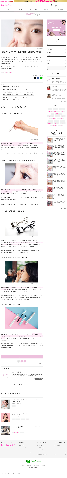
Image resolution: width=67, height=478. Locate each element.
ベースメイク (50, 47)
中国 (27, 419)
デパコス (56, 123)
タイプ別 (60, 125)
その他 (48, 63)
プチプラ (50, 120)
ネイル (48, 58)
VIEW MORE (63, 101)
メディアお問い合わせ (41, 447)
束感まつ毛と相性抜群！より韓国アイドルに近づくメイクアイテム (18, 94)
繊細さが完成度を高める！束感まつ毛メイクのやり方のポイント (18, 92)
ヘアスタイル (52, 118)
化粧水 (62, 120)
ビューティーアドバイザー (24, 452)
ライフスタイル (53, 125)
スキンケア (49, 44)
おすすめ (55, 109)
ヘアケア (49, 55)
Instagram (56, 449)
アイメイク (6, 70)
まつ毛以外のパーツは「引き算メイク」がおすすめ (15, 97)
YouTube (55, 454)
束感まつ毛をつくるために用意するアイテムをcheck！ (16, 89)
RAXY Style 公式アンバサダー (54, 111)
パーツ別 (23, 419)
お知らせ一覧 (39, 445)
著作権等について (37, 465)
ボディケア (49, 52)
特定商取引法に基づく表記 (42, 454)
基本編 (63, 111)
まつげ (10, 72)
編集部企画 (62, 109)
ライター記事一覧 (38, 378)
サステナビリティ (19, 473)
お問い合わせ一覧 (10, 473)
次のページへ (22, 357)
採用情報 (43, 465)
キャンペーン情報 (33, 9)
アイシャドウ (50, 116)
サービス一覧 (3, 473)
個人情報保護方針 (30, 465)
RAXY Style (20, 9)
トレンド (18, 419)
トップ (7, 9)
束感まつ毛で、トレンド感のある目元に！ (13, 100)
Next (40, 363)
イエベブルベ (60, 118)
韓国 (6, 72)
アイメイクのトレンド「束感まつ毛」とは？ (13, 87)
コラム (48, 60)
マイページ (21, 449)
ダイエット (50, 123)
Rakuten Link (56, 452)
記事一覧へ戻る (22, 385)
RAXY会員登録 (57, 445)
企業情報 (23, 465)
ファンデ (63, 123)
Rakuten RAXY (6, 5)
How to (3, 72)
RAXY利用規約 (40, 452)
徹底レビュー (58, 113)
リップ (63, 116)
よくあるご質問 (60, 9)
